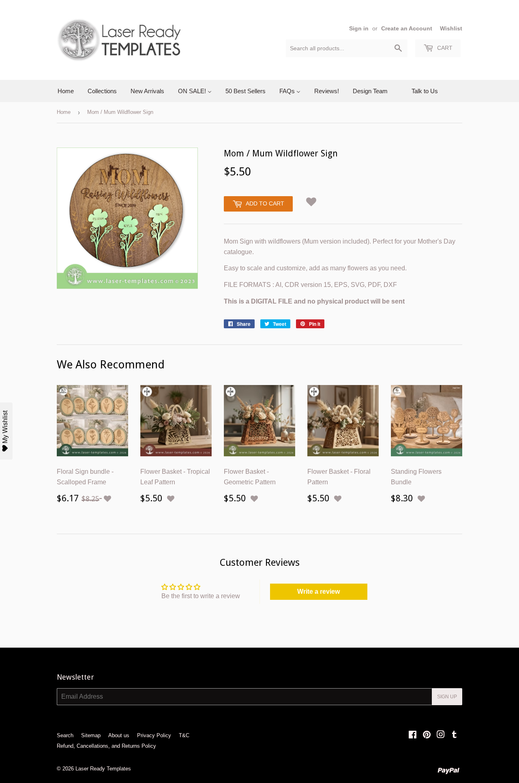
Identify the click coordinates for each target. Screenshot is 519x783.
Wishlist (451, 29)
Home (64, 112)
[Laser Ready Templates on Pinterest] (426, 735)
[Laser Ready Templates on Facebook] (412, 735)
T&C (184, 735)
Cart (444, 48)
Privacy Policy (154, 735)
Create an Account (406, 29)
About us (118, 735)
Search (65, 735)
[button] (311, 200)
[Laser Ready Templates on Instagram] (441, 735)
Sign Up (447, 697)
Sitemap (91, 735)
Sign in (359, 29)
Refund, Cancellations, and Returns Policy (106, 746)
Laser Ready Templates (103, 769)
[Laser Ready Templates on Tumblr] (454, 735)
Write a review (318, 591)
